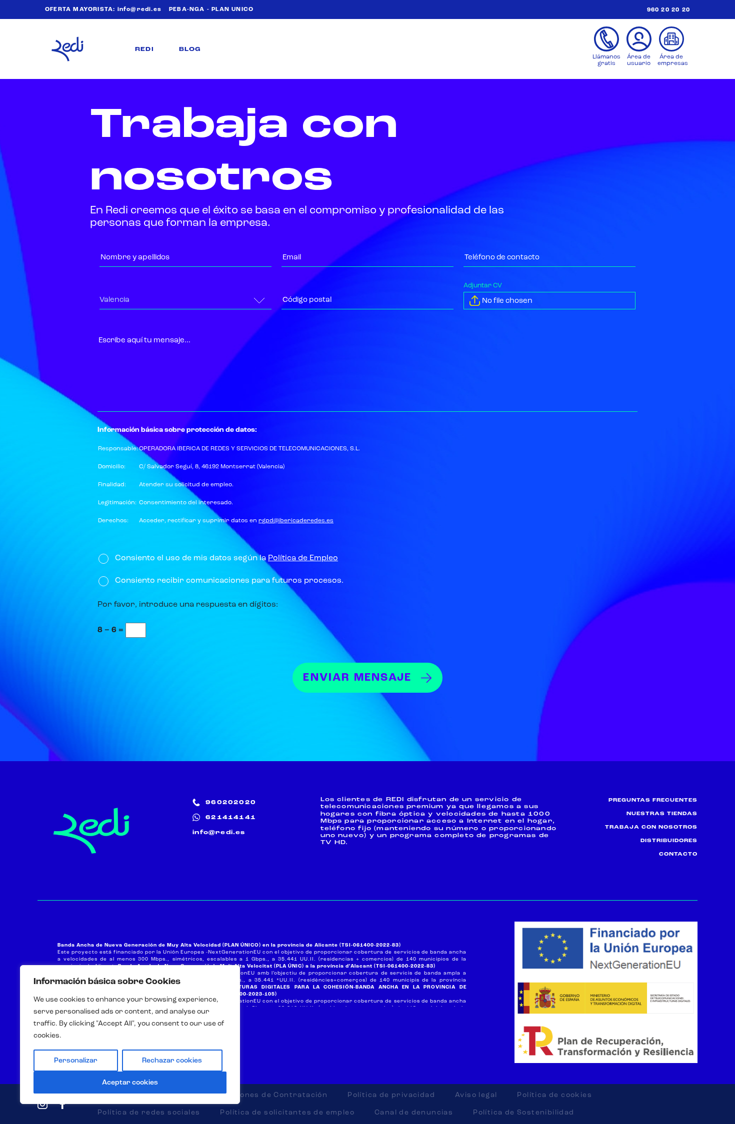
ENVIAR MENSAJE (357, 677)
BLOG (190, 49)
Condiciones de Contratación (269, 1095)
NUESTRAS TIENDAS (662, 813)
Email (293, 255)
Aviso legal (476, 1095)
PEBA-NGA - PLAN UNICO (211, 9)
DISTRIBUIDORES (669, 840)
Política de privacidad (391, 1095)
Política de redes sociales (149, 1112)
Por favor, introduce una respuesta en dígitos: (188, 605)
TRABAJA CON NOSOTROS (651, 827)
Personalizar (76, 1060)
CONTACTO (678, 854)
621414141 (231, 818)
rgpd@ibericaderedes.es (296, 521)
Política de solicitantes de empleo (287, 1112)
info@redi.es (140, 9)
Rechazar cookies (172, 1060)
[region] (130, 1034)
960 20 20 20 (668, 10)
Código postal (311, 298)
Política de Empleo (303, 558)
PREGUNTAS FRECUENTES (653, 800)
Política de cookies (554, 1095)
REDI (144, 49)
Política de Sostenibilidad (523, 1112)
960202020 (231, 803)
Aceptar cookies (130, 1082)
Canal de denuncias (413, 1112)
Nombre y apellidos (141, 255)
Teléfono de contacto (508, 255)
